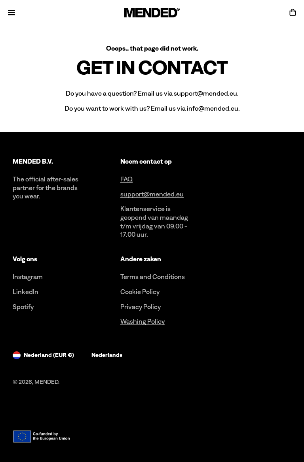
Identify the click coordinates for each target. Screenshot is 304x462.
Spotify (23, 306)
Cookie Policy (140, 291)
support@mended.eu (152, 194)
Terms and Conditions (152, 276)
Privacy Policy (140, 306)
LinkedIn (25, 291)
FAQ (126, 179)
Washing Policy (142, 321)
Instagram (28, 276)
